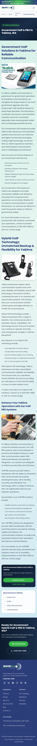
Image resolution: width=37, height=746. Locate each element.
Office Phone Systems (14, 606)
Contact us (7, 711)
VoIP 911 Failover (12, 610)
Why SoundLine (8, 704)
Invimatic (22, 700)
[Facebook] (17, 682)
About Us (6, 700)
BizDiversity (23, 697)
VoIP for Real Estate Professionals (14, 726)
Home (4, 14)
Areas (10, 14)
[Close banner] (35, 2)
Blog (4, 707)
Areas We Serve (19, 742)
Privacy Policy (19, 739)
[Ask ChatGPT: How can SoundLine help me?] (21, 682)
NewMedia (22, 704)
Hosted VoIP (11, 597)
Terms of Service (9, 739)
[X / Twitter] (4, 682)
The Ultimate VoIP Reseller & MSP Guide (16, 721)
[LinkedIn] (8, 682)
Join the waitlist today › (17, 3)
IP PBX (9, 601)
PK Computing (24, 694)
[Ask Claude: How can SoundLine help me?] (25, 682)
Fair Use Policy (29, 739)
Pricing (5, 697)
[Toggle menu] (33, 8)
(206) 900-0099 (18, 584)
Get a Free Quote (18, 644)
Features (6, 694)
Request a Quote (18, 580)
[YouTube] (12, 682)
